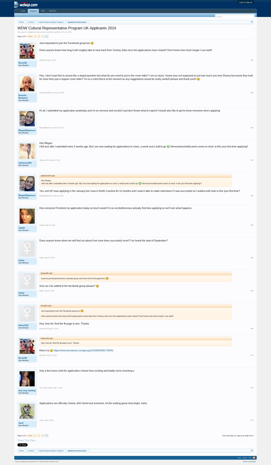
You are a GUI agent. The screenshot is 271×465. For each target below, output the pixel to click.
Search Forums (23, 15)
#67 (252, 258)
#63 (252, 128)
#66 (252, 225)
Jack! (21, 423)
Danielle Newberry (23, 96)
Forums (33, 11)
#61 (252, 60)
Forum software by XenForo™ (36, 461)
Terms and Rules (249, 461)
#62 (252, 93)
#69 (252, 329)
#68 (252, 291)
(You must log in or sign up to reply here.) (238, 436)
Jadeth (22, 228)
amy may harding (27, 390)
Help (239, 458)
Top (250, 458)
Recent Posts (37, 15)
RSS (254, 458)
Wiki (43, 11)
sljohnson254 (25, 163)
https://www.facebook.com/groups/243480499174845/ (83, 350)
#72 (252, 420)
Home (23, 11)
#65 (252, 196)
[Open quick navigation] (252, 22)
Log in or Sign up (245, 2)
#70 (252, 355)
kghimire (57, 32)
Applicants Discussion (36, 32)
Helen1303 (23, 325)
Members (52, 11)
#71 (252, 388)
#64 (252, 160)
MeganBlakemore (27, 130)
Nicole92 (23, 63)
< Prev (29, 36)
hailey (21, 260)
